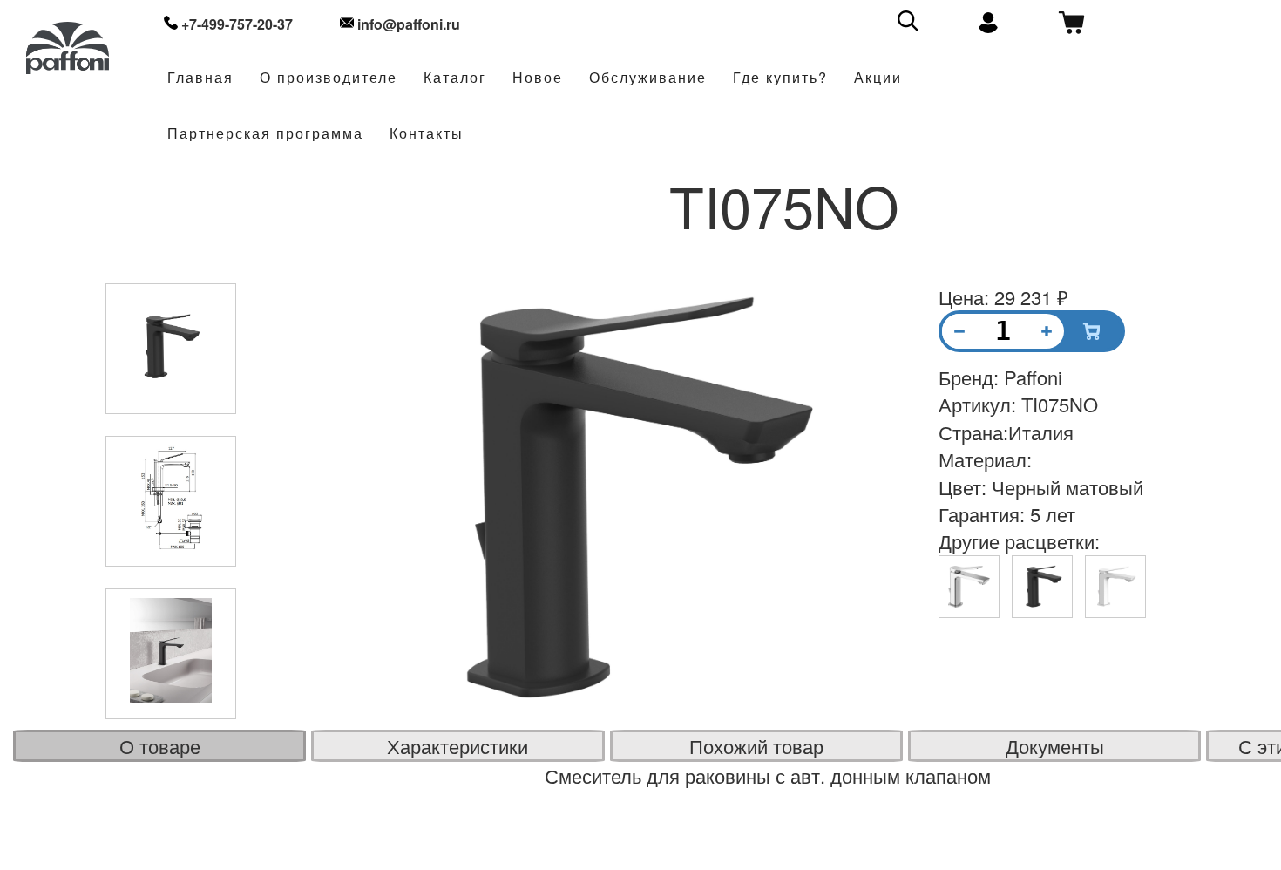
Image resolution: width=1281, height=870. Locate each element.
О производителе (328, 78)
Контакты (427, 134)
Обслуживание (648, 78)
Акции (878, 78)
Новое (537, 78)
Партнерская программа (265, 134)
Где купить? (780, 78)
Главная (200, 78)
